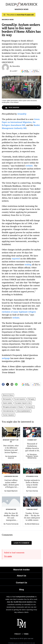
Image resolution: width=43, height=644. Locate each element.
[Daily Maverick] (21, 4)
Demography (7, 399)
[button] (25, 71)
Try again (8, 556)
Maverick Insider (21, 569)
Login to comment (21, 543)
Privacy (17, 634)
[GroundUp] (5, 67)
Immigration (30, 407)
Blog (21, 589)
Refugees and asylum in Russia (13, 407)
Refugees (31, 399)
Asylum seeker (7, 403)
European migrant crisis (23, 403)
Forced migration (19, 399)
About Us (21, 575)
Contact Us (21, 582)
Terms (26, 634)
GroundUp (16, 66)
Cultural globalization (23, 411)
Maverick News (8, 395)
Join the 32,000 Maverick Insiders (20, 601)
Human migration (8, 415)
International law (8, 411)
